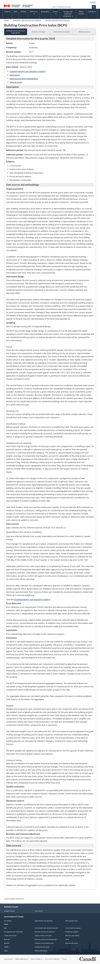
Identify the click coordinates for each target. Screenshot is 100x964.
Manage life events (71, 943)
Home (6, 20)
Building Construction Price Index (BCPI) (15, 32)
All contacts (8, 921)
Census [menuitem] (55, 11)
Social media (8, 959)
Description (15, 75)
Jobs (5, 928)
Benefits (6, 943)
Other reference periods (61, 32)
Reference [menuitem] (33, 11)
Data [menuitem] (15, 11)
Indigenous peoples (71, 932)
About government (71, 921)
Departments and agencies (43, 921)
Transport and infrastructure (44, 943)
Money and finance (41, 951)
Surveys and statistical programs (57, 20)
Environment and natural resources (46, 928)
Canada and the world (42, 947)
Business (7, 939)
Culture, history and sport (43, 935)
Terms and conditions (52, 959)
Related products (84, 32)
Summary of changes (38, 32)
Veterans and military (72, 935)
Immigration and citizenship (13, 932)
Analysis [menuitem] (23, 11)
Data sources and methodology (24, 78)
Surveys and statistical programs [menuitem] (67, 13)
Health (6, 947)
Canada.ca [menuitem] (92, 11)
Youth (67, 939)
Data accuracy (16, 82)
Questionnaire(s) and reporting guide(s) (28, 71)
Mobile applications (21, 959)
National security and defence (44, 932)
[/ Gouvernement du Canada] (18, 6)
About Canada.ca (36, 959)
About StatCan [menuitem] (81, 12)
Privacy (64, 959)
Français (93, 2)
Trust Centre (39, 911)
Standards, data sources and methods (27, 20)
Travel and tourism (10, 935)
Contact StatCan (9, 911)
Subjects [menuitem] (7, 11)
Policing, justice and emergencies (46, 939)
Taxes (6, 951)
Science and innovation (73, 928)
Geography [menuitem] (45, 11)
